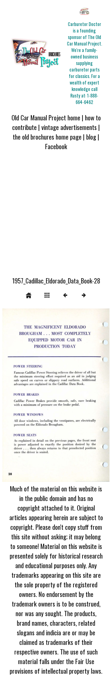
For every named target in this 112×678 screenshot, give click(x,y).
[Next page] (77, 395)
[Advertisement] (56, 217)
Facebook (56, 146)
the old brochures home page (47, 136)
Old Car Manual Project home (46, 117)
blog (91, 136)
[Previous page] (23, 395)
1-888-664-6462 (87, 98)
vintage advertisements (69, 127)
